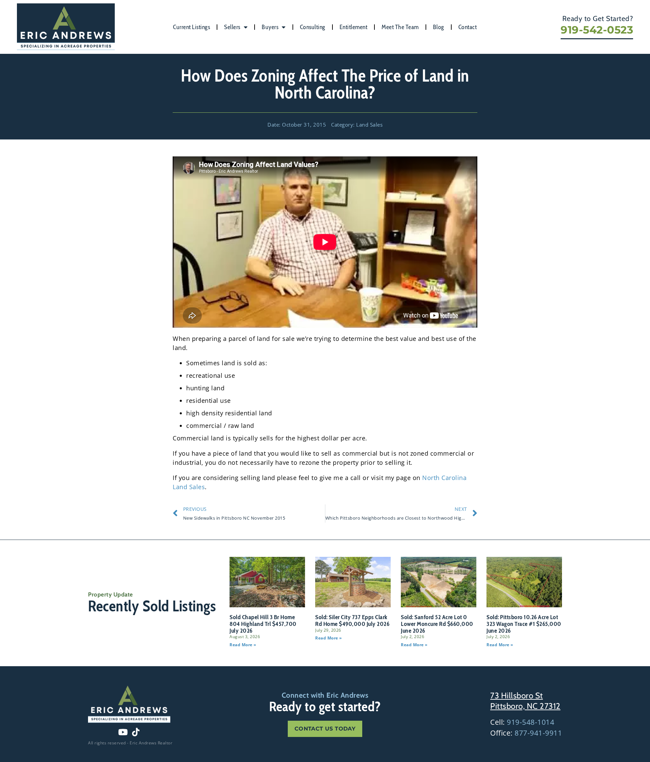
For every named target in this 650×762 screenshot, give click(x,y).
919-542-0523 (597, 29)
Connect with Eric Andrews (325, 695)
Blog (438, 27)
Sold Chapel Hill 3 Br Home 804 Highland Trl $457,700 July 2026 (263, 623)
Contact (467, 27)
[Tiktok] (136, 732)
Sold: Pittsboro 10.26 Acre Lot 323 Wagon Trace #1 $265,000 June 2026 (523, 623)
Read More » (243, 645)
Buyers (270, 27)
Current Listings (191, 27)
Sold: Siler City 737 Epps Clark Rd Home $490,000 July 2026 (352, 620)
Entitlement (354, 27)
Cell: (522, 722)
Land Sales (369, 124)
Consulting (312, 27)
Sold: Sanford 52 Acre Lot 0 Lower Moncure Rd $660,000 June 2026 (437, 623)
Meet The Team (400, 27)
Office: (526, 733)
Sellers (232, 27)
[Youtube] (123, 732)
